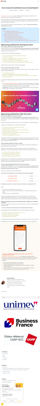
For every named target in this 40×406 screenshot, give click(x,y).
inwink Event (5, 367)
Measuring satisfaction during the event (11, 31)
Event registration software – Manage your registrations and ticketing (15, 369)
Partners (4, 354)
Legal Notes (5, 359)
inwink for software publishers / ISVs (9, 380)
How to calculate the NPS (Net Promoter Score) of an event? (16, 39)
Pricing (4, 356)
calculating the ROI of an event (7, 15)
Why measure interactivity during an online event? (14, 32)
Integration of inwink (6, 373)
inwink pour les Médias (7, 382)
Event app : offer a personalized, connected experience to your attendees (16, 368)
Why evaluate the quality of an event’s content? (14, 37)
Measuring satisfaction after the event (11, 35)
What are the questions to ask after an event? (13, 36)
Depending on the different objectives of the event (11, 256)
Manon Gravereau (14, 10)
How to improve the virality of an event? (12, 33)
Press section (5, 357)
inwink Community (6, 371)
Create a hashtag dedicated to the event (10, 83)
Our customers (5, 353)
